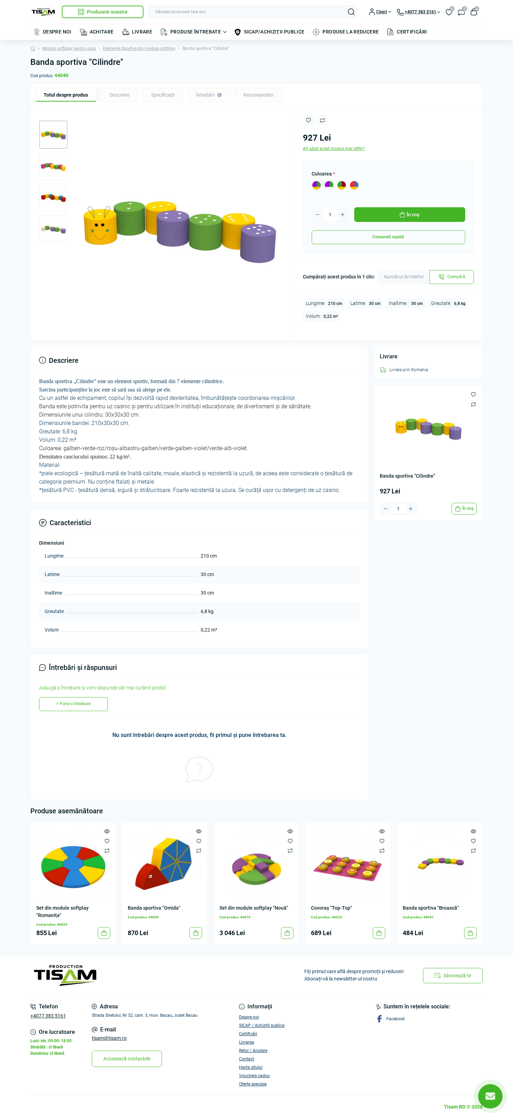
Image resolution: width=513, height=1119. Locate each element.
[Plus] (342, 214)
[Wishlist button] (308, 120)
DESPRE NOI (57, 32)
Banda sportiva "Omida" (154, 908)
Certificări (248, 1033)
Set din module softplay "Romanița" (62, 911)
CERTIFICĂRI (412, 32)
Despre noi (249, 1017)
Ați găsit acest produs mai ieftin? (334, 148)
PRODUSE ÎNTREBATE (195, 32)
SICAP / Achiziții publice (261, 1025)
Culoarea (323, 174)
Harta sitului (250, 1067)
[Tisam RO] (141, 975)
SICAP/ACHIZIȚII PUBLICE (274, 32)
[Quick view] (107, 831)
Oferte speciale (253, 1084)
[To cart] (104, 933)
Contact (246, 1059)
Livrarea (246, 1042)
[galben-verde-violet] (316, 185)
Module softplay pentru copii (69, 48)
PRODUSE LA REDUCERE (350, 32)
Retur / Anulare (253, 1050)
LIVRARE (142, 32)
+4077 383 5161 (48, 1016)
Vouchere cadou (254, 1075)
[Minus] (317, 214)
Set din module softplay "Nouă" (254, 908)
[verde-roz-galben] (342, 185)
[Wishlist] (107, 841)
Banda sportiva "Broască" (431, 908)
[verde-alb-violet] (329, 185)
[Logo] (43, 12)
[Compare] (107, 850)
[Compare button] (322, 120)
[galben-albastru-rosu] (354, 185)
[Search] (351, 11)
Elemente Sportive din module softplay (139, 48)
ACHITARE (102, 32)
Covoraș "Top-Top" (331, 908)
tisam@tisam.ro (109, 1038)
